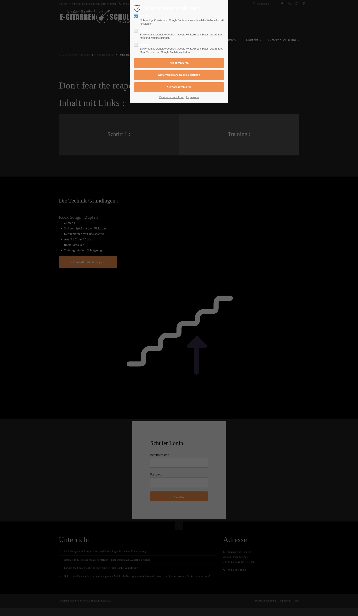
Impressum (192, 97)
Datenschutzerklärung (171, 97)
